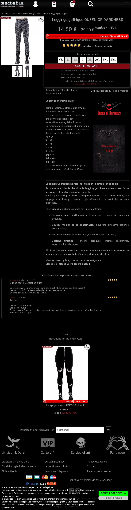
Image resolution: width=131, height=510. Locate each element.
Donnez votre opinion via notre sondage (90, 480)
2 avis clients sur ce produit (54, 275)
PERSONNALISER (113, 498)
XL (90, 60)
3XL (105, 60)
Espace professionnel (99, 471)
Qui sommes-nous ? (55, 461)
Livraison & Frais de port (15, 461)
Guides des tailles (97, 461)
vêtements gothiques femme (35, 14)
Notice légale (9, 471)
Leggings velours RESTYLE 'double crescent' (65, 407)
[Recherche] (90, 4)
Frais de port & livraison (74, 77)
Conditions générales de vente (19, 466)
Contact (91, 466)
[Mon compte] (35, 4)
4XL (113, 60)
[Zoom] (22, 40)
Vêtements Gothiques (11, 14)
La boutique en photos (57, 466)
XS (61, 60)
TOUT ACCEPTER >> (113, 493)
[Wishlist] (54, 4)
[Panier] (72, 4)
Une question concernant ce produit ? (80, 74)
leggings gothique (59, 14)
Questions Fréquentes (57, 471)
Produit (65, 334)
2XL (97, 60)
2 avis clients (87, 46)
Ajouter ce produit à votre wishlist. (78, 70)
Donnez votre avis (82, 275)
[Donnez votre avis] (103, 46)
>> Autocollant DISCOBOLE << (87, 84)
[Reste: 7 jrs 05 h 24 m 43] (65, 375)
